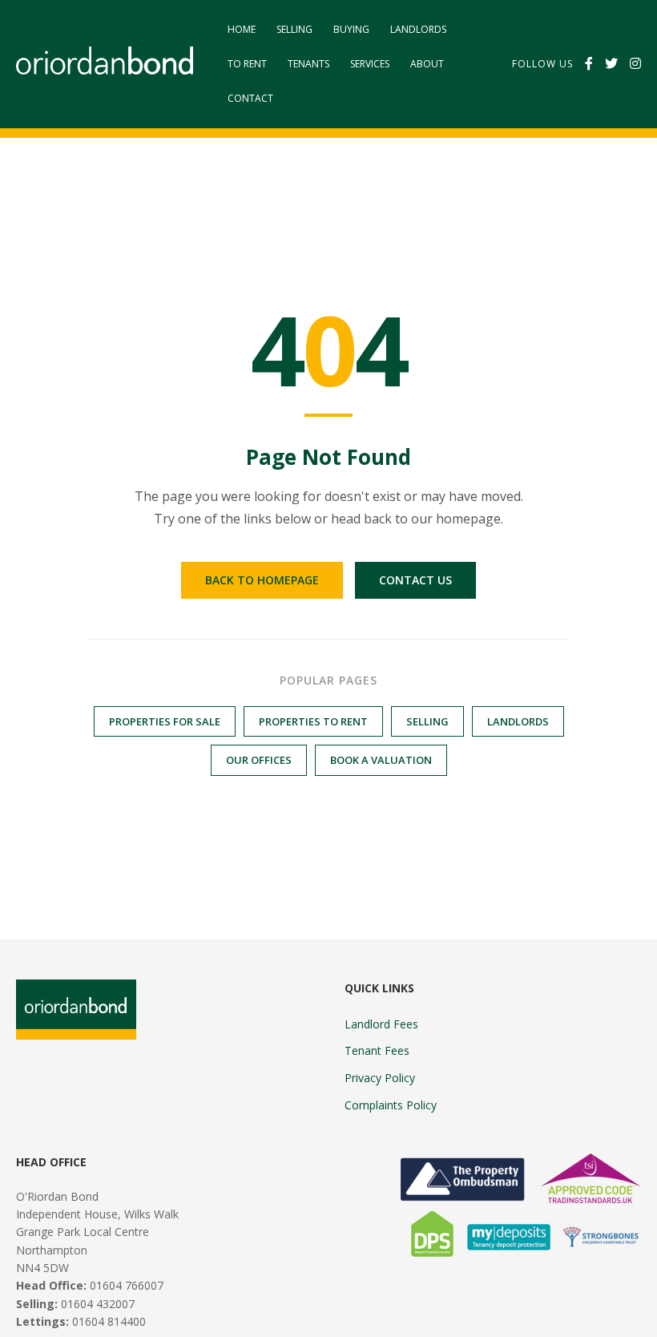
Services (369, 64)
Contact (250, 98)
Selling (294, 29)
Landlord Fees (381, 1024)
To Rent (247, 64)
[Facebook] (589, 64)
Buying (351, 29)
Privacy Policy (380, 1077)
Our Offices (259, 760)
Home (242, 29)
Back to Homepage (262, 580)
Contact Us (415, 580)
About (427, 64)
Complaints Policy (391, 1105)
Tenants (308, 64)
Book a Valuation (381, 760)
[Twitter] (611, 64)
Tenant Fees (377, 1050)
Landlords (418, 29)
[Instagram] (635, 64)
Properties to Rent (313, 721)
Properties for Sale (164, 721)
